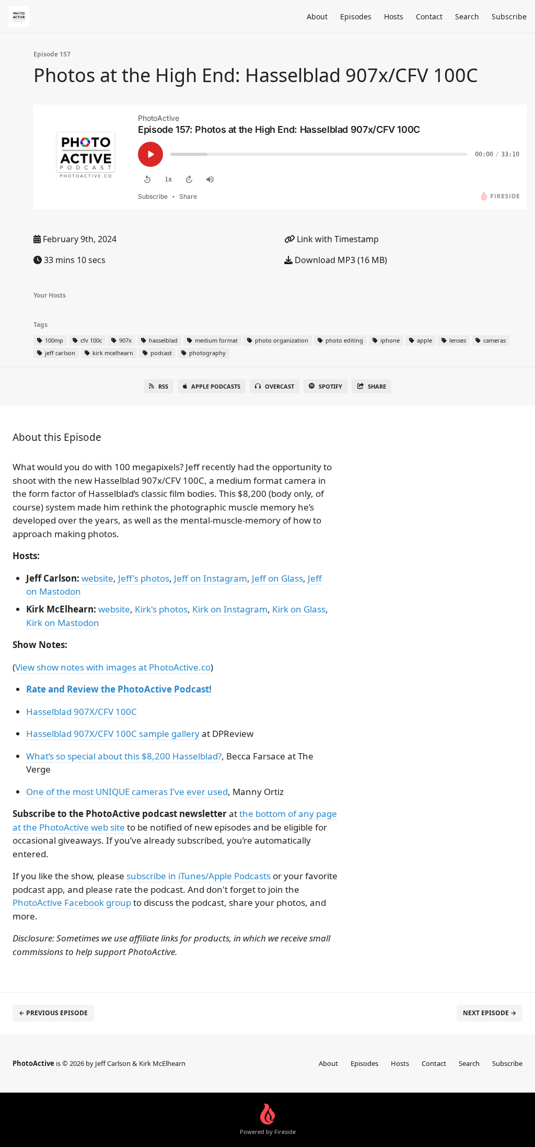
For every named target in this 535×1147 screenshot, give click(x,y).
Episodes (355, 16)
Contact (429, 16)
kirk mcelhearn (112, 353)
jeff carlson (59, 353)
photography (207, 353)
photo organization (280, 340)
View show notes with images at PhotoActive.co (113, 667)
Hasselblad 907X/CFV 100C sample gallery (113, 734)
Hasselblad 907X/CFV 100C (81, 712)
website (97, 578)
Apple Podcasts (215, 386)
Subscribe (509, 16)
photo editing (343, 340)
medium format (215, 340)
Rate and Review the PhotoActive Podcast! (119, 689)
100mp (53, 340)
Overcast (279, 386)
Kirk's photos (161, 609)
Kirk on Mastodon (62, 623)
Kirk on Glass (298, 609)
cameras (494, 340)
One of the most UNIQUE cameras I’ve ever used (127, 792)
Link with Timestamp (337, 239)
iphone (389, 340)
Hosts (393, 16)
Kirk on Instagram (230, 609)
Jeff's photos (143, 578)
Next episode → (489, 1012)
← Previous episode (53, 1012)
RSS (163, 386)
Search (467, 16)
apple (423, 340)
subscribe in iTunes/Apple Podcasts (198, 876)
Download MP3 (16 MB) (340, 260)
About (317, 16)
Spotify (330, 386)
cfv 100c (90, 340)
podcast (160, 353)
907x (125, 340)
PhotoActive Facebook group (72, 902)
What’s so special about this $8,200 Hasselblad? (124, 756)
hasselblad (162, 340)
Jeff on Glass (277, 578)
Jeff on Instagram (210, 578)
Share (377, 386)
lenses (457, 340)
